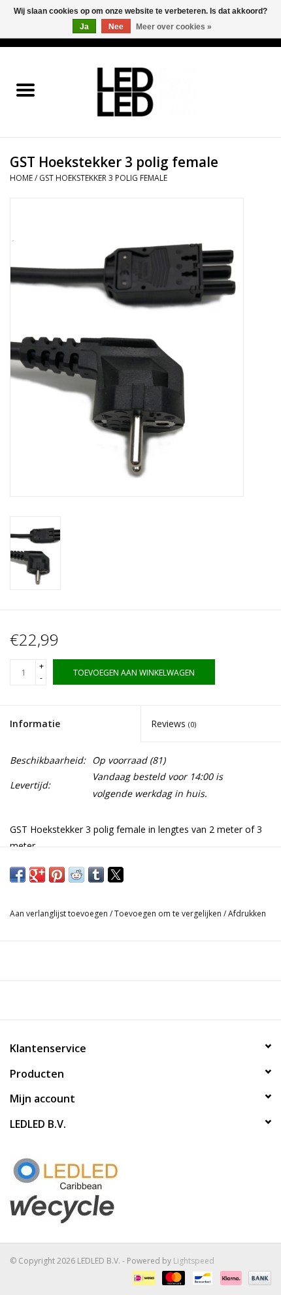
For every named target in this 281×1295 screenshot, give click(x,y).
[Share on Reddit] (76, 874)
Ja (84, 26)
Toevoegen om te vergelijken (168, 913)
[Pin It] (57, 874)
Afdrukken (247, 913)
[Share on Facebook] (17, 874)
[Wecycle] (140, 1208)
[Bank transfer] (257, 1277)
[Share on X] (116, 874)
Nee (116, 26)
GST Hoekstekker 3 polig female (103, 177)
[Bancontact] (201, 1277)
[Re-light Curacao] (140, 1173)
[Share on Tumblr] (96, 874)
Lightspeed (193, 1260)
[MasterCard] (172, 1277)
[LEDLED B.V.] (166, 91)
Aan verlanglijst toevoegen (60, 913)
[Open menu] (25, 89)
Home (21, 177)
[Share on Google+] (37, 874)
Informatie (35, 723)
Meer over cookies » (174, 26)
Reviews (173, 723)
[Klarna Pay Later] (230, 1277)
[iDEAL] (142, 1277)
